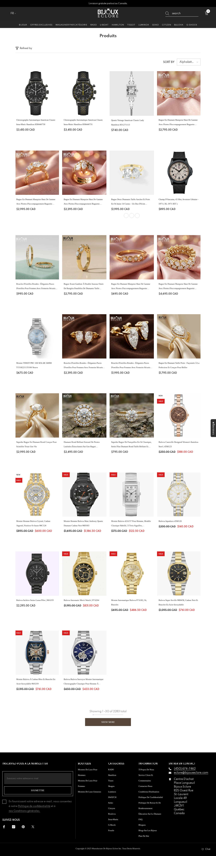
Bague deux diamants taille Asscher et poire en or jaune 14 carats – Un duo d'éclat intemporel (130, 202)
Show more (108, 722)
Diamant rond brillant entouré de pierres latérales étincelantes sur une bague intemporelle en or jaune (82, 445)
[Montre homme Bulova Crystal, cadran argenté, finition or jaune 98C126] (37, 494)
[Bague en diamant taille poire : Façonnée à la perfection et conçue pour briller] (179, 336)
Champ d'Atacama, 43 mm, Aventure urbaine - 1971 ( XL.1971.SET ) (178, 201)
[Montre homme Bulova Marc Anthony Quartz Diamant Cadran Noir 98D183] (84, 494)
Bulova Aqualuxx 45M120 (170, 521)
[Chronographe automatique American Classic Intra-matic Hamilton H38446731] (84, 93)
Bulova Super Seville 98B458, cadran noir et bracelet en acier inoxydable (178, 602)
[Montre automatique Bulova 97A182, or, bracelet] (132, 573)
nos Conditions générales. (24, 811)
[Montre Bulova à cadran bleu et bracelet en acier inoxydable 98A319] (37, 652)
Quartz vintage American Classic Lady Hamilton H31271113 (127, 122)
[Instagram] (13, 826)
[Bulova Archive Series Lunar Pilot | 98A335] (37, 573)
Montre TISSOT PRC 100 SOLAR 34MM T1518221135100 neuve (34, 365)
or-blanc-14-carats (131, 215)
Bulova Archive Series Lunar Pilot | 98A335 (35, 600)
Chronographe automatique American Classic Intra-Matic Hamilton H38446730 (35, 122)
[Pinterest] (23, 826)
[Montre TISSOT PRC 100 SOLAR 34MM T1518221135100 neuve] (37, 336)
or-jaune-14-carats (126, 215)
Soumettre (37, 790)
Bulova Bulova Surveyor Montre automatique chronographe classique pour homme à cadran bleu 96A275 (83, 682)
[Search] (181, 13)
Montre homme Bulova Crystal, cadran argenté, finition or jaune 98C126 (33, 523)
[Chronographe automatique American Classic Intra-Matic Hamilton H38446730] (37, 93)
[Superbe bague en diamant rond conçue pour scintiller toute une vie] (37, 415)
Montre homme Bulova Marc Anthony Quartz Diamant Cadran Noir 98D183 (83, 523)
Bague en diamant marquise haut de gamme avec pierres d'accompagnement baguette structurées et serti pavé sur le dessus (178, 123)
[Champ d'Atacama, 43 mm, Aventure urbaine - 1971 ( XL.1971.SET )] (179, 173)
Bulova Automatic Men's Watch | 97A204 (81, 600)
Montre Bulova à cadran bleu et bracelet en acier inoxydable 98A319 (35, 681)
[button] (189, 62)
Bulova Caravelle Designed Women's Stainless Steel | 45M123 (178, 444)
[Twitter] (33, 826)
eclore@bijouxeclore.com (191, 772)
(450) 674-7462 (185, 768)
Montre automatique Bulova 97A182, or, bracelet (129, 602)
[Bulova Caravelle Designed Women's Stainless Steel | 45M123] (179, 415)
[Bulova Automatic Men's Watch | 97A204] (84, 573)
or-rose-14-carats (137, 215)
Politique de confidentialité (34, 806)
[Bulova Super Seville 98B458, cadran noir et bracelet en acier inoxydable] (179, 573)
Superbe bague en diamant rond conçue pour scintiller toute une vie (36, 444)
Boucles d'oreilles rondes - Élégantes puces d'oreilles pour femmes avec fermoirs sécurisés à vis (36, 287)
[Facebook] (4, 826)
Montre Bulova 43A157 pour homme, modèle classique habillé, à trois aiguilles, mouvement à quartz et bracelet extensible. (131, 524)
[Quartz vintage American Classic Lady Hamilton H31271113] (132, 93)
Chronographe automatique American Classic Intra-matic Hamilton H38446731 (83, 122)
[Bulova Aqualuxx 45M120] (179, 494)
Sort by (169, 62)
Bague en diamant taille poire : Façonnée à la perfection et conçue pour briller (179, 365)
